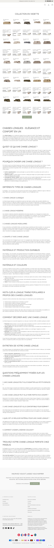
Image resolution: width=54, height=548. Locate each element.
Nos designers (5, 503)
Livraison (29, 501)
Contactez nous (6, 499)
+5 (10, 35)
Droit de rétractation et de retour (34, 504)
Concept (4, 501)
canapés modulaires (16, 230)
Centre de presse (6, 504)
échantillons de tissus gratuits (26, 284)
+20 (20, 35)
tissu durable (44, 215)
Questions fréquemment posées (34, 510)
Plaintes (29, 503)
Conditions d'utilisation (32, 508)
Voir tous (27, 117)
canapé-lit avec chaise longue (32, 240)
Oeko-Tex (5, 257)
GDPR (29, 506)
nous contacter (28, 455)
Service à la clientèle (32, 499)
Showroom (30, 512)
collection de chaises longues (36, 449)
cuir (5, 273)
